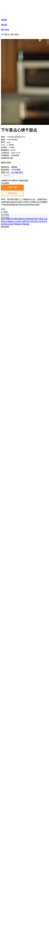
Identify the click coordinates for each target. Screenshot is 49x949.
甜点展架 (9, 224)
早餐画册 (29, 219)
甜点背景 (31, 221)
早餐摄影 (17, 224)
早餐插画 (25, 224)
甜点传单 (39, 221)
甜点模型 (23, 221)
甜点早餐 (5, 219)
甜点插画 (7, 221)
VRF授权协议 (17, 172)
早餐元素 (37, 219)
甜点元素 (15, 221)
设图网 (4, 20)
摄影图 (4, 25)
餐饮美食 (5, 30)
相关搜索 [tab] (5, 215)
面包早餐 (13, 219)
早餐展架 (21, 219)
